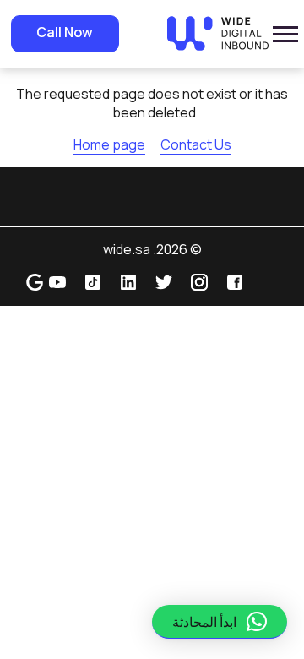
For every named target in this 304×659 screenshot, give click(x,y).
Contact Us (195, 144)
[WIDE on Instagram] (199, 281)
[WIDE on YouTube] (57, 281)
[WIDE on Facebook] (235, 281)
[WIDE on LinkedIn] (128, 281)
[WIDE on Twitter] (164, 281)
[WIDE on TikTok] (93, 281)
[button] (219, 622)
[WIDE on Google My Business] (34, 281)
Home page (109, 144)
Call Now (64, 32)
